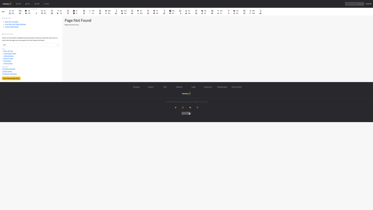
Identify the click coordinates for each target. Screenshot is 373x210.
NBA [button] (38, 4)
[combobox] (354, 4)
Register (179, 87)
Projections (7, 61)
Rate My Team (8, 58)
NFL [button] (28, 4)
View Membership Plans (11, 78)
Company (136, 87)
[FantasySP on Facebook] (190, 107)
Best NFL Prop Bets (11, 22)
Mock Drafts (8, 63)
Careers (151, 87)
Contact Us (208, 87)
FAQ (165, 87)
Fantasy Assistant (9, 69)
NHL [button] (47, 4)
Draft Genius (7, 71)
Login (194, 87)
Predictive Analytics (10, 74)
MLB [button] (19, 4)
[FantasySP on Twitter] (175, 107)
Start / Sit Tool (8, 51)
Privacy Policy (237, 87)
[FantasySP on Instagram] (183, 107)
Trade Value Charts (9, 53)
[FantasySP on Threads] (197, 107)
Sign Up (369, 4)
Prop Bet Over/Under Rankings (15, 24)
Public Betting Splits (12, 27)
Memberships (222, 87)
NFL (3, 12)
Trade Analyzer (8, 56)
